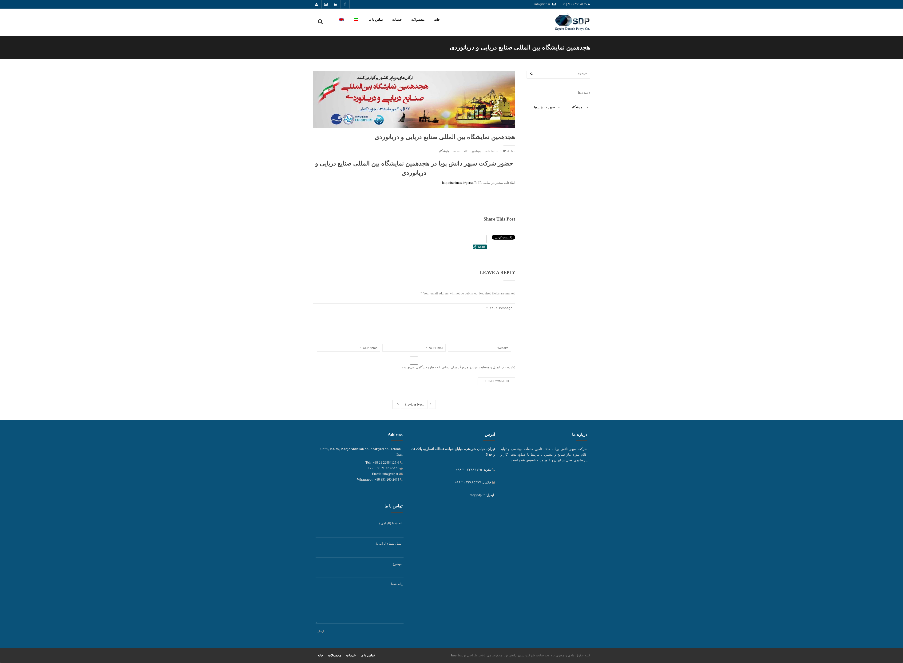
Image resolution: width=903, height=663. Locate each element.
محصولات (418, 19)
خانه (437, 19)
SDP (503, 151)
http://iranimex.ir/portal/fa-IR (462, 183)
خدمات (397, 19)
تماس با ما (375, 19)
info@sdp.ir (542, 4)
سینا (454, 655)
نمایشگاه (445, 151)
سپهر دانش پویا (544, 107)
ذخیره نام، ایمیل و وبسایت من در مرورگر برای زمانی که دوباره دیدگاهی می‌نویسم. (458, 367)
